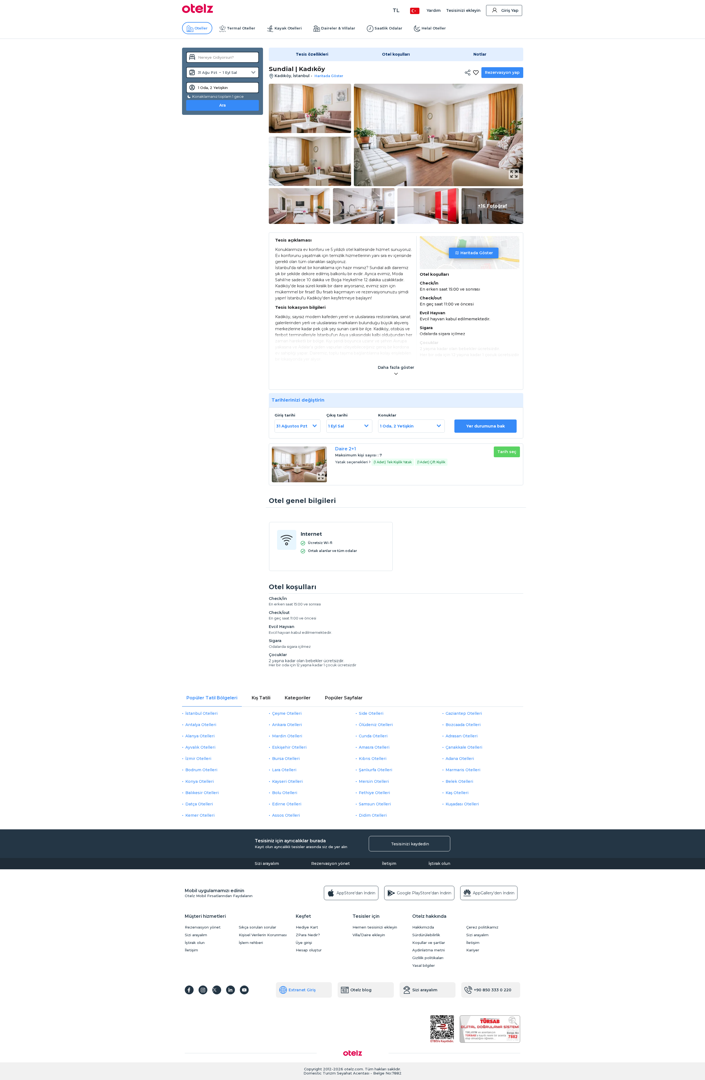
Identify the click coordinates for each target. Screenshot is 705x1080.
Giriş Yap (510, 10)
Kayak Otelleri (288, 28)
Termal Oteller (241, 28)
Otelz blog (361, 989)
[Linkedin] (230, 990)
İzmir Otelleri (198, 758)
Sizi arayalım (267, 863)
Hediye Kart (307, 927)
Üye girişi (304, 943)
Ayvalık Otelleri (200, 747)
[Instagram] (203, 990)
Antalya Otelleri (200, 724)
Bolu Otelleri (284, 792)
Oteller (201, 28)
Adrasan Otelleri (462, 735)
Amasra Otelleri (374, 747)
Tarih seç (506, 451)
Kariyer (472, 950)
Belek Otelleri (459, 781)
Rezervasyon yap (502, 72)
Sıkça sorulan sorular (257, 927)
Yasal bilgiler (423, 965)
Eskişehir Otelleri (289, 747)
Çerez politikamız (482, 927)
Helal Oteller (434, 28)
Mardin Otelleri (287, 735)
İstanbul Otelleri (201, 713)
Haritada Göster (476, 252)
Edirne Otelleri (286, 804)
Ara (222, 105)
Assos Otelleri (286, 815)
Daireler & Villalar (338, 28)
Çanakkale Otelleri (464, 747)
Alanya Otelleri (200, 735)
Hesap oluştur (309, 950)
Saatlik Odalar (388, 28)
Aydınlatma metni (428, 950)
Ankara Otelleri (287, 724)
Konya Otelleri (199, 781)
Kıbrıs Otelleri (372, 758)
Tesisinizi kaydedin (410, 843)
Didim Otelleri (373, 815)
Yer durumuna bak (485, 426)
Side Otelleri (371, 713)
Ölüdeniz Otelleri (376, 724)
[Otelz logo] (197, 11)
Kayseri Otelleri (287, 781)
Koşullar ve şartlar (428, 943)
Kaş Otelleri (457, 792)
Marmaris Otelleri (463, 769)
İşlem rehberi (251, 943)
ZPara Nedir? (308, 935)
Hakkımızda (423, 927)
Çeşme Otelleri (287, 713)
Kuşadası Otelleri (462, 804)
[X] (216, 990)
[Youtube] (244, 990)
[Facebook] (189, 990)
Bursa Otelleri (286, 758)
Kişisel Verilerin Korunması (263, 935)
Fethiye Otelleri (374, 792)
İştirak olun (439, 863)
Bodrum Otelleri (201, 769)
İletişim (389, 863)
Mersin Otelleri (374, 781)
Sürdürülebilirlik (426, 935)
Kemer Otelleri (200, 815)
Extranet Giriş (302, 989)
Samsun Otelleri (375, 804)
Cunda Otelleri (373, 735)
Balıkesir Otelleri (202, 792)
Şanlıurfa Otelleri (375, 769)
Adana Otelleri (460, 758)
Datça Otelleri (199, 804)
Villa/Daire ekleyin (368, 935)
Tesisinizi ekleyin (463, 10)
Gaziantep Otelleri (464, 713)
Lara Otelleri (284, 769)
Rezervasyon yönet (330, 863)
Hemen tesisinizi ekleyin (374, 927)
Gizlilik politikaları (427, 958)
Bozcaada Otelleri (463, 724)
